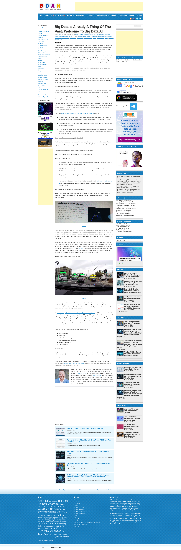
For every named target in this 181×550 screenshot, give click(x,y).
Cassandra (41, 41)
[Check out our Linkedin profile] (140, 18)
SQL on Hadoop (52, 537)
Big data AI (98, 36)
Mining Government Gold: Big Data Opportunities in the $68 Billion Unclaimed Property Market (132, 307)
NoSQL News (41, 85)
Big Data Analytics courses (123, 230)
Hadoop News (41, 62)
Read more (117, 523)
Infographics (41, 74)
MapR (47, 521)
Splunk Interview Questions (123, 210)
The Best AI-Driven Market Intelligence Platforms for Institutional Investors (132, 353)
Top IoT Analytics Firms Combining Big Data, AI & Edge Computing (132, 434)
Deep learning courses (122, 223)
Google (40, 60)
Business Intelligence (43, 39)
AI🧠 (52, 15)
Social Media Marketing (43, 537)
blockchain (48, 506)
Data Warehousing (88, 38)
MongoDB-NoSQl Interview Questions (126, 208)
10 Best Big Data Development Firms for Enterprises (131, 426)
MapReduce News (43, 79)
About (46, 15)
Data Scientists (80, 38)
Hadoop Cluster (48, 517)
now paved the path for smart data (73, 363)
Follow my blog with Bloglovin (46, 540)
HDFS (51, 519)
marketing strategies (49, 526)
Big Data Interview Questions (124, 200)
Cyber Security (42, 51)
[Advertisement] (109, 6)
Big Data (69, 15)
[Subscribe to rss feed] (131, 18)
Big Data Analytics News (51, 22)
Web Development (43, 96)
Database (41, 513)
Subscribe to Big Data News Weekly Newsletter (87, 522)
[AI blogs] (129, 167)
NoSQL (106, 38)
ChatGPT (40, 43)
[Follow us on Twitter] (137, 18)
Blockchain (41, 37)
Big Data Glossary (101, 15)
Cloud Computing (98, 34)
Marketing (40, 81)
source (84, 226)
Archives (118, 240)
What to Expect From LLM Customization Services (85, 428)
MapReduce (54, 521)
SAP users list (97, 375)
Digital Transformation (44, 54)
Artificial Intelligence (84, 34)
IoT (57, 519)
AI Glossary (77, 503)
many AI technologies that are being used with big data (77, 113)
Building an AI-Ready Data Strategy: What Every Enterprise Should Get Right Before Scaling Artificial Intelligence (88, 475)
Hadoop (89, 15)
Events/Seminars (42, 56)
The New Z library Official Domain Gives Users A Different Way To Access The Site (129, 180)
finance (49, 515)
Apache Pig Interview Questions (124, 212)
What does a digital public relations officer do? (68, 490)
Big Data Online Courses (122, 228)
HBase (94, 38)
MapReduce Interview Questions (125, 215)
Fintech (40, 58)
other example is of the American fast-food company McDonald (76, 313)
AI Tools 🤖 (61, 15)
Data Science (79, 15)
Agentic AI (40, 28)
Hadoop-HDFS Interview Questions (125, 202)
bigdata (59, 34)
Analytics (60, 22)
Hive (39, 70)
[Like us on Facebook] (134, 18)
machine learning (100, 38)
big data (81, 248)
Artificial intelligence (86, 36)
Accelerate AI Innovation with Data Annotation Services (131, 410)
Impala (39, 72)
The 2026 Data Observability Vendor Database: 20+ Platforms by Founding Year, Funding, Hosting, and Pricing (129, 344)
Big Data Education (79, 507)
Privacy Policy (78, 519)
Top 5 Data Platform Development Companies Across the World (132, 418)
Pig (38, 87)
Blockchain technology (57, 506)
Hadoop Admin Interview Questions (125, 205)
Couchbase (41, 49)
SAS (39, 91)
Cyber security (60, 511)
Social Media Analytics (60, 534)
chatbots (40, 509)
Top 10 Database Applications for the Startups (100, 490)
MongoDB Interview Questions (124, 207)
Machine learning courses (123, 225)
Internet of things (106, 34)
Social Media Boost (79, 521)
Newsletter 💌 (123, 15)
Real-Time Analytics (52, 532)
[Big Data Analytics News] (52, 10)
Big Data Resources (79, 511)
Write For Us (77, 526)
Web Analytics (62, 537)
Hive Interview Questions (123, 213)
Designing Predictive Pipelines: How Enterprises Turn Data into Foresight (132, 274)
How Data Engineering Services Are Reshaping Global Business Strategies (132, 290)
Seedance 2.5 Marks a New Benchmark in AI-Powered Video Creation (128, 183)
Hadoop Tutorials (42, 64)
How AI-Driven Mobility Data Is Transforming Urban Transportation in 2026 (133, 282)
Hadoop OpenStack (58, 517)
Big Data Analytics (105, 36)
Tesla (60, 39)
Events (75, 517)
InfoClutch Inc (82, 373)
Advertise (113, 15)
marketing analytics (48, 523)
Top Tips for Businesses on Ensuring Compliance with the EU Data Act (133, 298)
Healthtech (41, 68)
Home (40, 15)
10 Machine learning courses (124, 231)
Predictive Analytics (67, 36)
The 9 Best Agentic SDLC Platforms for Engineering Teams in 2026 (128, 187)
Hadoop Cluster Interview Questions (126, 203)
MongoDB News (42, 83)
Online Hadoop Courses (122, 226)
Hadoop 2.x (41, 517)
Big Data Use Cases (43, 35)
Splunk (39, 93)
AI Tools (139, 15)
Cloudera (40, 47)
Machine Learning (59, 36)
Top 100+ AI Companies (80, 524)
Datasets (131, 15)
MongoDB (48, 528)
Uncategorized (42, 95)
